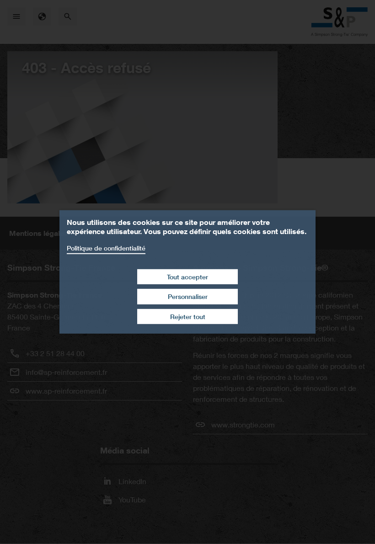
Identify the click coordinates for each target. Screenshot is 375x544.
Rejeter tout (187, 316)
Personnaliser (188, 296)
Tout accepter (187, 276)
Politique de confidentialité (106, 248)
